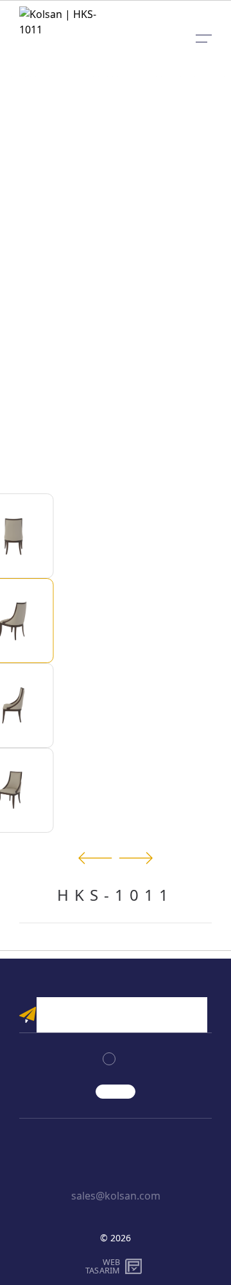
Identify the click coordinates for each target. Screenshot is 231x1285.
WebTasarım (102, 1266)
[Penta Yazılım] (135, 1266)
